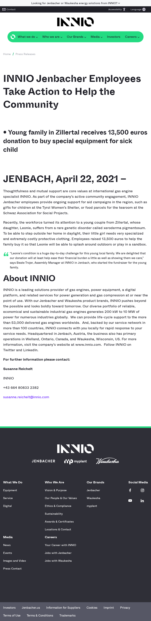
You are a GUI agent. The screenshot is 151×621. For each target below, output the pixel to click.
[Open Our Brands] (85, 37)
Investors (9, 608)
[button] (117, 9)
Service (8, 498)
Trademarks (67, 615)
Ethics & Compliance (58, 506)
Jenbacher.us (31, 608)
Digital (7, 506)
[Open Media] (101, 37)
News (7, 545)
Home (7, 54)
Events (7, 553)
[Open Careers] (138, 37)
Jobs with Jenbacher (58, 553)
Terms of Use (11, 615)
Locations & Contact (58, 529)
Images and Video (14, 561)
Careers (51, 537)
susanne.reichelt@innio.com (26, 397)
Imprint (109, 608)
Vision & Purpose (56, 490)
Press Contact (12, 568)
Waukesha (93, 498)
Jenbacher (93, 490)
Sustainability (54, 514)
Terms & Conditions (40, 615)
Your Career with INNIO (60, 545)
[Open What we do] (37, 37)
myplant (92, 506)
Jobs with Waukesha (58, 561)
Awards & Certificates (59, 522)
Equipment (10, 490)
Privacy (125, 608)
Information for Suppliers (63, 608)
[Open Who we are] (61, 37)
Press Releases (25, 54)
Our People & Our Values (61, 498)
